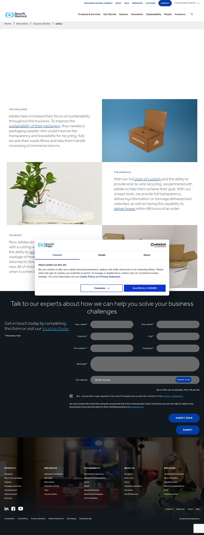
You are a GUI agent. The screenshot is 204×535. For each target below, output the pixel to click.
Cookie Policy (87, 276)
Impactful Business (91, 490)
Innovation (137, 14)
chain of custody (148, 179)
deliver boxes (124, 208)
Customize (99, 288)
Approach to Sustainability (94, 478)
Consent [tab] (57, 255)
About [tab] (147, 255)
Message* (82, 364)
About (118, 3)
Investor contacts (171, 494)
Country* (82, 336)
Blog (126, 3)
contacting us (137, 407)
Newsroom (137, 3)
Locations (150, 3)
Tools (46, 490)
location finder (55, 328)
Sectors (123, 14)
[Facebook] (13, 509)
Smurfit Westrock (131, 494)
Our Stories (109, 14)
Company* (148, 348)
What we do (129, 478)
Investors (180, 14)
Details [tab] (102, 255)
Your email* (147, 324)
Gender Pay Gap (85, 519)
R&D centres (49, 482)
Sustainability (153, 14)
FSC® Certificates (91, 498)
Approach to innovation (53, 474)
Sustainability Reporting (93, 474)
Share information (171, 478)
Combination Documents (174, 474)
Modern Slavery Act (56, 519)
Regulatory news (170, 482)
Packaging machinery (12, 486)
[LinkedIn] (6, 508)
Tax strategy (71, 519)
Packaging (8, 474)
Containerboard (10, 490)
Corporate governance (133, 486)
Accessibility (9, 519)
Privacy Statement (109, 276)
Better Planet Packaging (93, 494)
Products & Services (89, 14)
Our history (128, 490)
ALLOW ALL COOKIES (145, 288)
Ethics (126, 482)
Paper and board (10, 494)
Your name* (81, 324)
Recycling (8, 498)
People (168, 14)
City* (151, 336)
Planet (86, 482)
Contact (165, 3)
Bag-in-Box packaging (13, 478)
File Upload (81, 380)
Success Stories (50, 494)
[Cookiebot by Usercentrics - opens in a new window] (153, 245)
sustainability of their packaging (34, 126)
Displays (7, 482)
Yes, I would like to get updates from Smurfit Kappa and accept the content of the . (129, 396)
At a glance (128, 474)
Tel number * (80, 348)
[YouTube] (20, 508)
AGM (166, 490)
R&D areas (48, 478)
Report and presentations (174, 486)
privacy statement (173, 396)
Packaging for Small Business (98, 3)
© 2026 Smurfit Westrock (190, 519)
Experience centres (51, 486)
